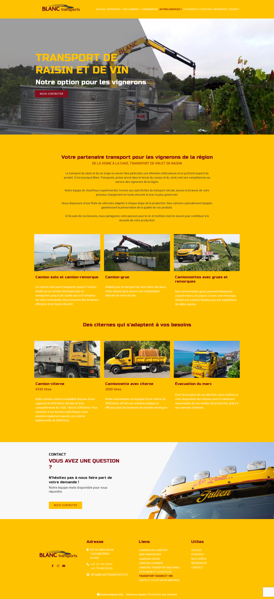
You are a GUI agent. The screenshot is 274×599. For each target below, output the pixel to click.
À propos (197, 554)
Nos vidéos (198, 558)
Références (220, 9)
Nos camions (131, 9)
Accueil (101, 9)
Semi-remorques (150, 554)
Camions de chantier (153, 550)
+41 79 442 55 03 (101, 568)
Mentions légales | (137, 594)
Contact (233, 9)
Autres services (169, 9)
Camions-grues (149, 558)
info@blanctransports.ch (109, 574)
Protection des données (163, 594)
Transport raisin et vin (156, 575)
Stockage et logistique (197, 9)
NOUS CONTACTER (65, 505)
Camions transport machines (159, 567)
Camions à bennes (151, 563)
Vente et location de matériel (159, 580)
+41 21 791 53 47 (101, 564)
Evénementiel (150, 9)
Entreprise (113, 9)
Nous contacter (51, 93)
